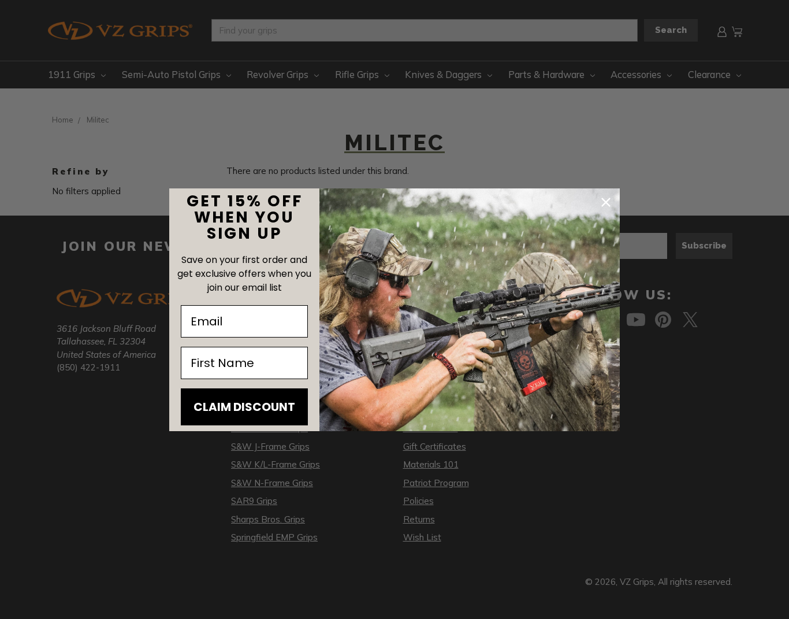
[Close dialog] (606, 202)
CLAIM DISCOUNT (244, 407)
